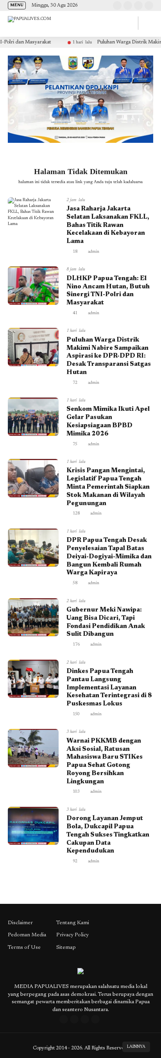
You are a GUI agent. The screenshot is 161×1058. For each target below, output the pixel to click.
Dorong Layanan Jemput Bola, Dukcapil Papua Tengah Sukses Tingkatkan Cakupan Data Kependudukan (107, 834)
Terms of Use (24, 947)
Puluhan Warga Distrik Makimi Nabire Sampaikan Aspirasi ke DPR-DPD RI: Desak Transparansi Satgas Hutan (108, 356)
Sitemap (66, 947)
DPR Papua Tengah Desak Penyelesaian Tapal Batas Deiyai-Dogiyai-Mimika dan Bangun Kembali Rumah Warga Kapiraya (109, 556)
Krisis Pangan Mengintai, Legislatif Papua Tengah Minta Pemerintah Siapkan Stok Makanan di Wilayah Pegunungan (108, 487)
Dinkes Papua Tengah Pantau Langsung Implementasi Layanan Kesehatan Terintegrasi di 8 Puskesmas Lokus (109, 687)
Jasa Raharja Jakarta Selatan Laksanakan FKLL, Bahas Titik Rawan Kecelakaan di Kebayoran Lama (107, 225)
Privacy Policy (72, 935)
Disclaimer (20, 923)
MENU (16, 5)
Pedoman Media (27, 935)
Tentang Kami (72, 923)
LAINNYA (136, 1047)
